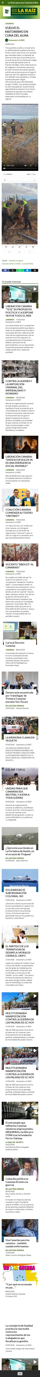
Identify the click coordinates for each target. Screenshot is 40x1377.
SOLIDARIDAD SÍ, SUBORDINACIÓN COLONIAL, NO (16, 893)
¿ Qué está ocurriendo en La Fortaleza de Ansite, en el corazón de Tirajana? (20, 851)
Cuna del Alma (27, 263)
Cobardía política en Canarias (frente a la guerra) (17, 1182)
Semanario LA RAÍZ (16, 40)
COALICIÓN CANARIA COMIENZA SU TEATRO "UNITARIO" (19, 512)
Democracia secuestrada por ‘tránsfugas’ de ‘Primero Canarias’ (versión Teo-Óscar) (19, 697)
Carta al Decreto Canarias (15, 644)
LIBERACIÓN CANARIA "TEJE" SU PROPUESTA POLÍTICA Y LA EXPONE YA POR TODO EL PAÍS (19, 311)
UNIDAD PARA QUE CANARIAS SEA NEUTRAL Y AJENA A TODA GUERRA (18, 793)
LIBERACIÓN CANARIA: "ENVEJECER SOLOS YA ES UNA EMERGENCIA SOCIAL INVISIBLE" (19, 461)
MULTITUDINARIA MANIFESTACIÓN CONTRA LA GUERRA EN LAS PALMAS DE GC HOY (20, 1018)
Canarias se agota (16, 260)
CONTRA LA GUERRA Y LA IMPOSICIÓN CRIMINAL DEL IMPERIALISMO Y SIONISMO (19, 387)
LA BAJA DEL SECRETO (14, 1142)
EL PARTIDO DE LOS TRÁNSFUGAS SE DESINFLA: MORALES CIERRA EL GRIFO (18, 951)
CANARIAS (9, 23)
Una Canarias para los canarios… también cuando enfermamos (18, 1243)
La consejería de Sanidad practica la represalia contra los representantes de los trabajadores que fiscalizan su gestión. (19, 1333)
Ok (20, 1373)
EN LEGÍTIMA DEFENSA (15, 706)
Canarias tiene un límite (11, 263)
